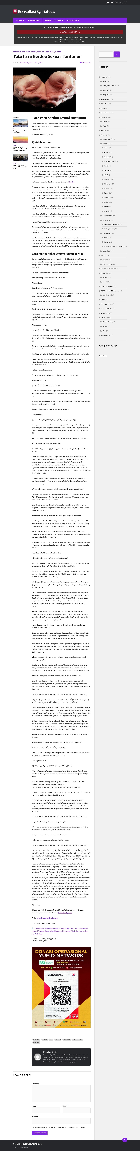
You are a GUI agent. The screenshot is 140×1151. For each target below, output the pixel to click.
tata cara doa (77, 1039)
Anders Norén (25, 1147)
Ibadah (33, 52)
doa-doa (58, 1039)
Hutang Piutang (109, 229)
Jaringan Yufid (73, 20)
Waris (106, 206)
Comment (35, 1083)
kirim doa (67, 1039)
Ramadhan (106, 251)
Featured (104, 130)
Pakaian (106, 188)
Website (35, 1116)
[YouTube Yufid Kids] (116, 2)
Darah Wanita (107, 322)
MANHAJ (104, 273)
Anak (106, 237)
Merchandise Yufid (107, 286)
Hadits (105, 259)
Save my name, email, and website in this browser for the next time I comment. (60, 1127)
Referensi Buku (108, 264)
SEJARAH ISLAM (106, 308)
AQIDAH (104, 104)
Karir (104, 331)
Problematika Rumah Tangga (113, 246)
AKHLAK (104, 77)
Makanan (107, 179)
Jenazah (107, 170)
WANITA (104, 317)
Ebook (105, 121)
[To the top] (124, 1140)
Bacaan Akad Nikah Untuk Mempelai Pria (59, 931)
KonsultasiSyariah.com (30, 1144)
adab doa (36, 1039)
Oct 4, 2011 (38, 63)
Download (104, 117)
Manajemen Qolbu (109, 85)
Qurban (106, 197)
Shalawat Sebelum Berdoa (43, 928)
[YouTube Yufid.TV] (108, 2)
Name (34, 1106)
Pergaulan (106, 95)
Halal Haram (107, 139)
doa (51, 1039)
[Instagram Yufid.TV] (121, 2)
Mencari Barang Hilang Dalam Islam (65, 928)
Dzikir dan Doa (19, 52)
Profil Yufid (19, 20)
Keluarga (107, 242)
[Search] (125, 2)
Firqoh (105, 282)
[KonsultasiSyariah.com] (70, 11)
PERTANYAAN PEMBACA (45, 52)
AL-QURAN (105, 99)
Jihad (106, 175)
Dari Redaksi (107, 295)
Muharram (107, 184)
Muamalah (106, 220)
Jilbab (105, 326)
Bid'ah (105, 277)
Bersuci (106, 157)
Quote (103, 299)
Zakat (106, 211)
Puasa (106, 193)
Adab (104, 81)
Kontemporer (107, 215)
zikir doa (36, 1042)
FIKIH (28, 52)
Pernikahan (106, 233)
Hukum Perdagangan (111, 224)
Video (105, 126)
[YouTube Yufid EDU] (112, 2)
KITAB (103, 255)
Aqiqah (106, 152)
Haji (105, 166)
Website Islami (106, 335)
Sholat (58, 52)
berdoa (44, 1039)
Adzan (106, 148)
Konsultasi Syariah (26, 63)
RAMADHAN (105, 304)
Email (65, 1106)
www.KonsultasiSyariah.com (47, 918)
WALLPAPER (105, 313)
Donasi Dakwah (34, 20)
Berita (103, 108)
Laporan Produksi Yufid (54, 20)
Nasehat (105, 90)
